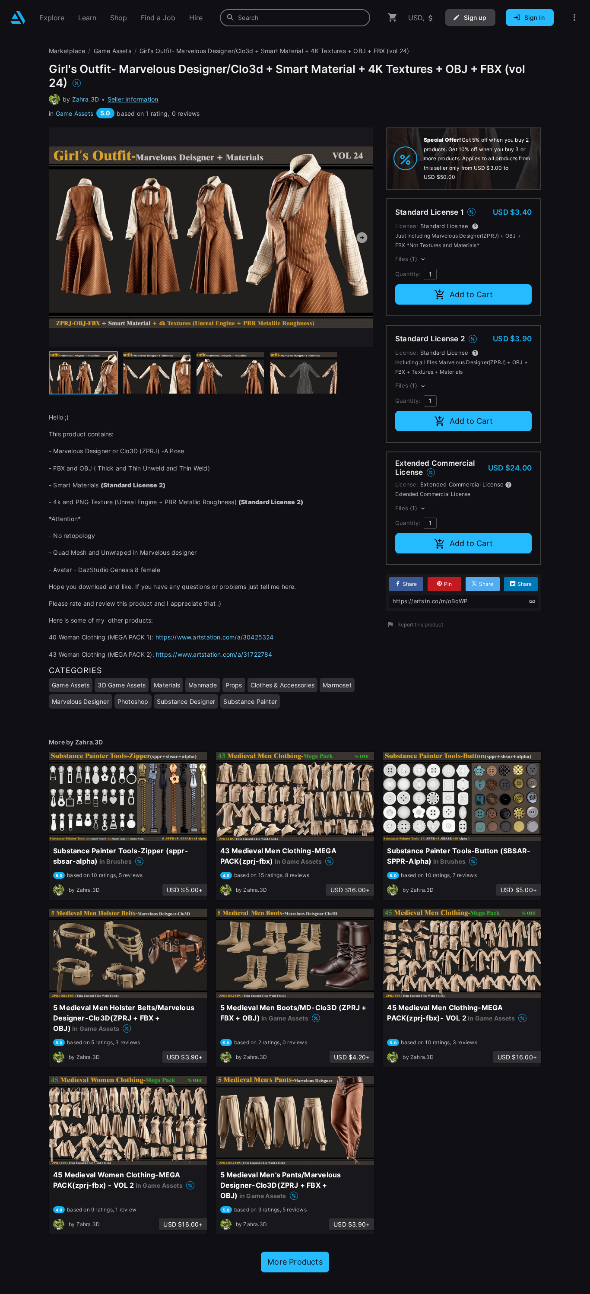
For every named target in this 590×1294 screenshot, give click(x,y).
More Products (295, 1261)
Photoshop (133, 701)
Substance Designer (186, 701)
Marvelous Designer (80, 701)
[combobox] (295, 17)
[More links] (574, 17)
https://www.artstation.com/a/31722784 (214, 654)
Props (233, 685)
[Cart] (392, 17)
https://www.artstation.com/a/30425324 (214, 637)
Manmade (202, 685)
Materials (167, 685)
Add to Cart (471, 294)
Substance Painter (250, 701)
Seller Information (133, 99)
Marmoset (337, 685)
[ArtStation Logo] (17, 17)
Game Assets (74, 113)
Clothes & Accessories (282, 685)
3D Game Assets (122, 685)
